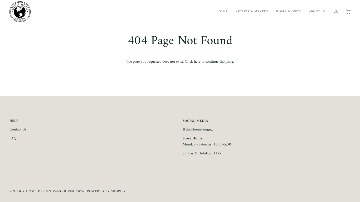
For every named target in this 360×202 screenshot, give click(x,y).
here (197, 61)
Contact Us (17, 129)
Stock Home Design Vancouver (44, 191)
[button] (317, 12)
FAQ (13, 138)
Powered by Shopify (106, 191)
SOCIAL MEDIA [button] (195, 121)
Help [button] (13, 121)
